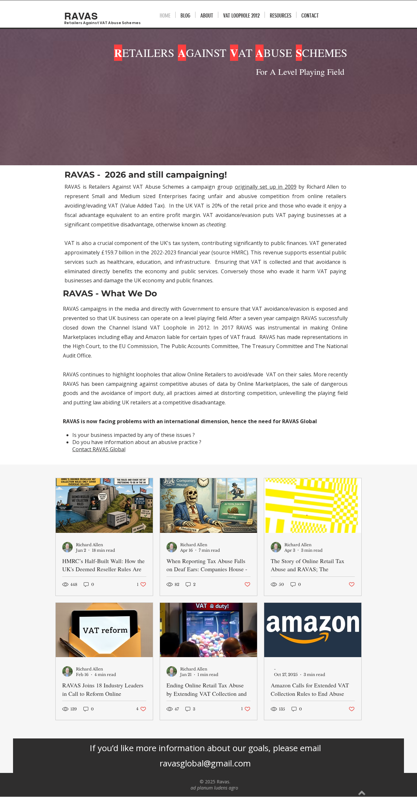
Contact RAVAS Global (98, 449)
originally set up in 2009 (265, 186)
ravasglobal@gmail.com (205, 763)
